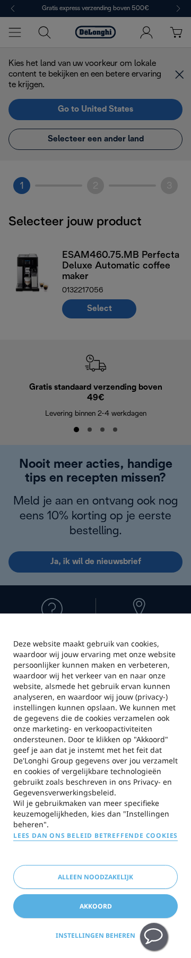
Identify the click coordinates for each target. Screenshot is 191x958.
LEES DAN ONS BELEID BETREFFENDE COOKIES (95, 835)
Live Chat (154, 936)
